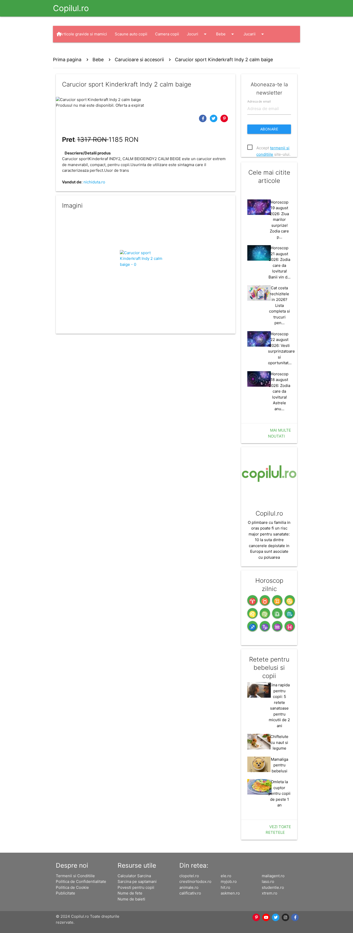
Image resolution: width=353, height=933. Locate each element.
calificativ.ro (190, 893)
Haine (70, 51)
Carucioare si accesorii (139, 59)
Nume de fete (130, 893)
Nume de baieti (131, 899)
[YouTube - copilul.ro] (266, 917)
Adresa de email (259, 101)
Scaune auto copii (131, 34)
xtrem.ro (269, 893)
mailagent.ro (273, 875)
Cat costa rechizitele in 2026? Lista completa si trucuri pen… (279, 305)
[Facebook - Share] (203, 118)
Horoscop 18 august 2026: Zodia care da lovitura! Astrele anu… (279, 391)
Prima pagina (67, 59)
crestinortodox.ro (195, 881)
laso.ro (268, 881)
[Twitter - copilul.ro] (276, 917)
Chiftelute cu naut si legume (279, 742)
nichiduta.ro (94, 182)
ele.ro (226, 875)
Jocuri (197, 34)
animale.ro (188, 887)
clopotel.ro (189, 875)
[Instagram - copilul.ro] (285, 917)
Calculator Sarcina (134, 875)
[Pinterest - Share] (224, 118)
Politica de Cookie (72, 887)
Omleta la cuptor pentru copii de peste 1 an (279, 793)
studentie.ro (273, 887)
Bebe (226, 34)
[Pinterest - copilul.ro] (257, 917)
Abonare (269, 129)
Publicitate (65, 893)
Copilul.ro (71, 8)
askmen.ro (230, 893)
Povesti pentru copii (136, 887)
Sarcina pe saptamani (137, 881)
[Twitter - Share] (214, 118)
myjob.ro (229, 881)
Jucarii (254, 34)
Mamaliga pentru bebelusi (279, 765)
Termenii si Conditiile (75, 875)
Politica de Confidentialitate (81, 881)
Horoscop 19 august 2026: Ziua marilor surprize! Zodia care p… (279, 219)
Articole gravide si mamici (83, 34)
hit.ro (225, 887)
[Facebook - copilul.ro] (295, 917)
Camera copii (167, 34)
